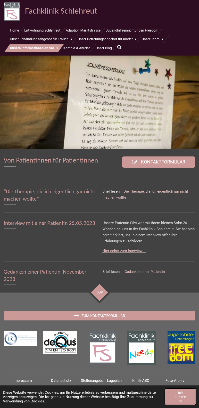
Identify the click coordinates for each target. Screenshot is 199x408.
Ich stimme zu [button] (180, 396)
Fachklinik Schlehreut (61, 11)
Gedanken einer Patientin (144, 271)
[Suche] (120, 47)
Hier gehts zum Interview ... (124, 251)
